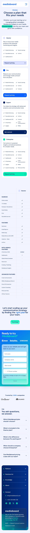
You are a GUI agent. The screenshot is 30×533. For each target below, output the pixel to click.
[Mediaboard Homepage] (9, 4)
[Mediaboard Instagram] (17, 503)
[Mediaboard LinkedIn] (10, 503)
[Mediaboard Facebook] (6, 503)
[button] (26, 4)
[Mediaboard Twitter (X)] (13, 503)
